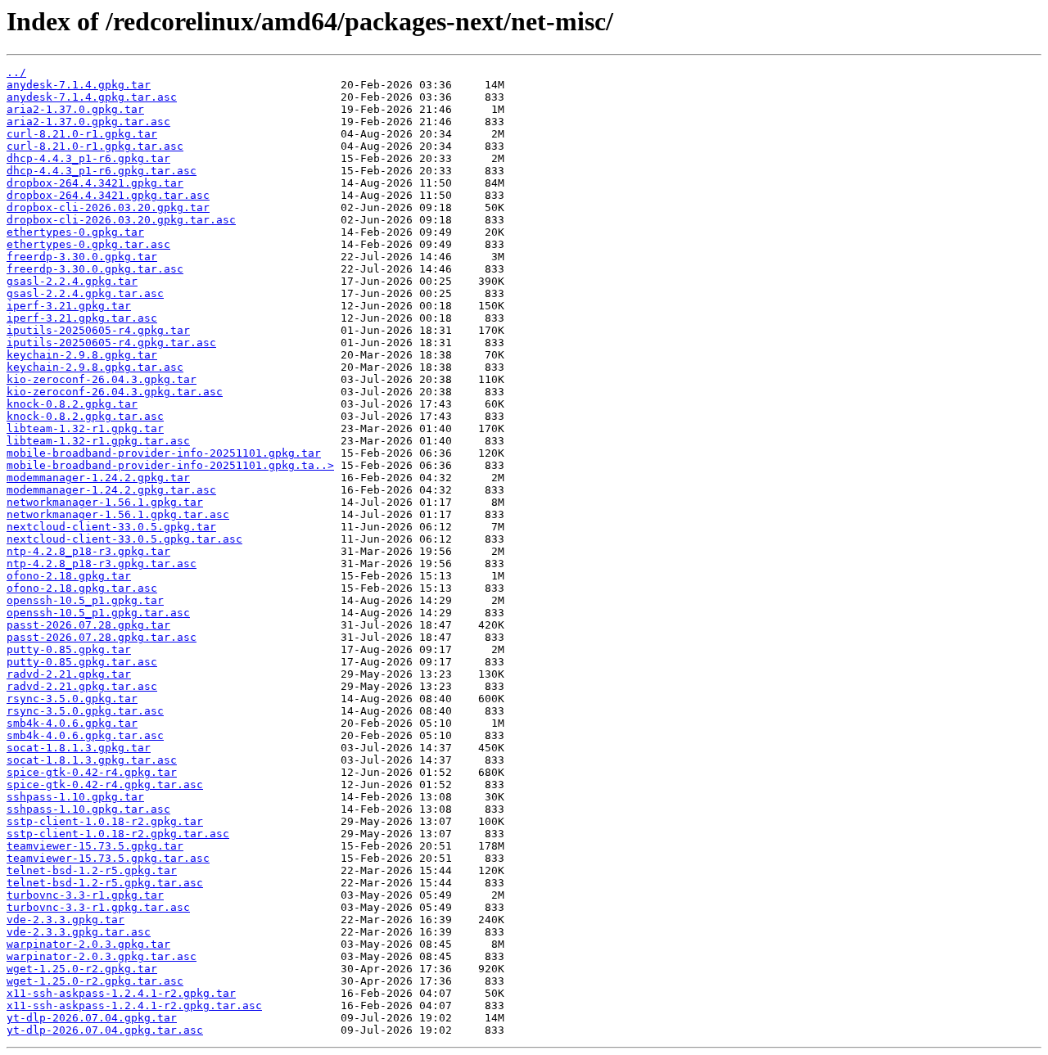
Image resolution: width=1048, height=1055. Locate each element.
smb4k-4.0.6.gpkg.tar (72, 723)
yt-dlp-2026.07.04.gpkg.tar (92, 1018)
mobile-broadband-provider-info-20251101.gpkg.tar (164, 453)
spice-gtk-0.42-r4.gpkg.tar (92, 772)
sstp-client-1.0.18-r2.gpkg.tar (105, 821)
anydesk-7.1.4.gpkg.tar (79, 85)
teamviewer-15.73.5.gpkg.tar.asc (108, 858)
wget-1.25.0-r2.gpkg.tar (82, 969)
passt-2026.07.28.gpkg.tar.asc (101, 637)
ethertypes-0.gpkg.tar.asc (88, 244)
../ (16, 72)
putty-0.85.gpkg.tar (69, 649)
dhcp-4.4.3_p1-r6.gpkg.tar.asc (101, 171)
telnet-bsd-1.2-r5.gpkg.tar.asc (105, 883)
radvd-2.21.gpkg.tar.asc (82, 686)
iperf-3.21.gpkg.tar (69, 306)
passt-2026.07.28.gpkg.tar (88, 625)
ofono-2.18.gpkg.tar (69, 576)
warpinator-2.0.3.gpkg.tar (88, 944)
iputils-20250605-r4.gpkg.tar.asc (111, 342)
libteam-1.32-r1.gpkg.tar (85, 428)
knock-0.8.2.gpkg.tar (72, 404)
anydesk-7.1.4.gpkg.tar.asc (92, 97)
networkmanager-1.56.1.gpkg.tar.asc (118, 514)
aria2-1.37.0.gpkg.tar (75, 109)
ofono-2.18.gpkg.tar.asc (82, 588)
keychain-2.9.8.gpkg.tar (82, 355)
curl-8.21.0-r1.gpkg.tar (82, 134)
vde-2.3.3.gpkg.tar (65, 919)
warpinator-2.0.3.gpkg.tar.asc (101, 956)
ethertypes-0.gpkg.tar (75, 232)
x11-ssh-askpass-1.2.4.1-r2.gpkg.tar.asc (134, 1005)
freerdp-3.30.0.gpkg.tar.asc (95, 269)
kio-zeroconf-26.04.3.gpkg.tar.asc (115, 391)
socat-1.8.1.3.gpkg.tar (79, 748)
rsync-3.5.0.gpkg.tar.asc (85, 711)
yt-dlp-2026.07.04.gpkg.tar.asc (105, 1030)
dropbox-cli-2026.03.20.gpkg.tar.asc (121, 220)
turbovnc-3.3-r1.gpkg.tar (85, 895)
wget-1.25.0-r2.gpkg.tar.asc (95, 981)
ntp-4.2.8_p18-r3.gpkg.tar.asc (101, 563)
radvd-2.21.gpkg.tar (69, 674)
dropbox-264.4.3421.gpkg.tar (95, 183)
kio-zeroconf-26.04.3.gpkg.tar (101, 379)
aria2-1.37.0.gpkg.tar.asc (88, 121)
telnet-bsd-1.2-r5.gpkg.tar (92, 870)
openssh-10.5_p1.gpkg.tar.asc (98, 612)
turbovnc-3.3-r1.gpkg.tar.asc (98, 907)
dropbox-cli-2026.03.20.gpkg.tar (108, 207)
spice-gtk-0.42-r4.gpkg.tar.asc (105, 784)
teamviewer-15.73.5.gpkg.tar (95, 846)
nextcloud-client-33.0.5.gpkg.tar (111, 527)
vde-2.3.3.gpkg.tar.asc (79, 932)
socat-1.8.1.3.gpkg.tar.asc (92, 760)
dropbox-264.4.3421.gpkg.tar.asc (108, 195)
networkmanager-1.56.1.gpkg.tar (105, 502)
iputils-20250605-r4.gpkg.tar (98, 330)
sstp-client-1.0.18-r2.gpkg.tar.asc (118, 833)
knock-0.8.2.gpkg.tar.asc (85, 416)
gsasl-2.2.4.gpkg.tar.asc (85, 293)
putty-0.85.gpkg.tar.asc (82, 662)
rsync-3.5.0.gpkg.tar (72, 698)
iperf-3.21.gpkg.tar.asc (82, 318)
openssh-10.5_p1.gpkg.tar (85, 600)
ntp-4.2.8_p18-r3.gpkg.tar (88, 551)
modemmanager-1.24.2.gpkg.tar (98, 477)
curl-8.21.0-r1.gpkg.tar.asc (95, 146)
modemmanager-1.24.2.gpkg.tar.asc (111, 490)
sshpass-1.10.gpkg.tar (75, 797)
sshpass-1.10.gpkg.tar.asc (88, 809)
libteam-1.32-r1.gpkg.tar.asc (98, 441)
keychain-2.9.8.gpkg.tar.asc (95, 367)
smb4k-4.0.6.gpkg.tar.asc (85, 735)
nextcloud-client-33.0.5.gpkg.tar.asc (124, 539)
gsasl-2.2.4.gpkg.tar (72, 281)
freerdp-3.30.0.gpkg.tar (82, 256)
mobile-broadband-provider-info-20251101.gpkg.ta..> (170, 465)
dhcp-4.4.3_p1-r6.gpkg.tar (88, 158)
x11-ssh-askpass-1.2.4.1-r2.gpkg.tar (121, 993)
